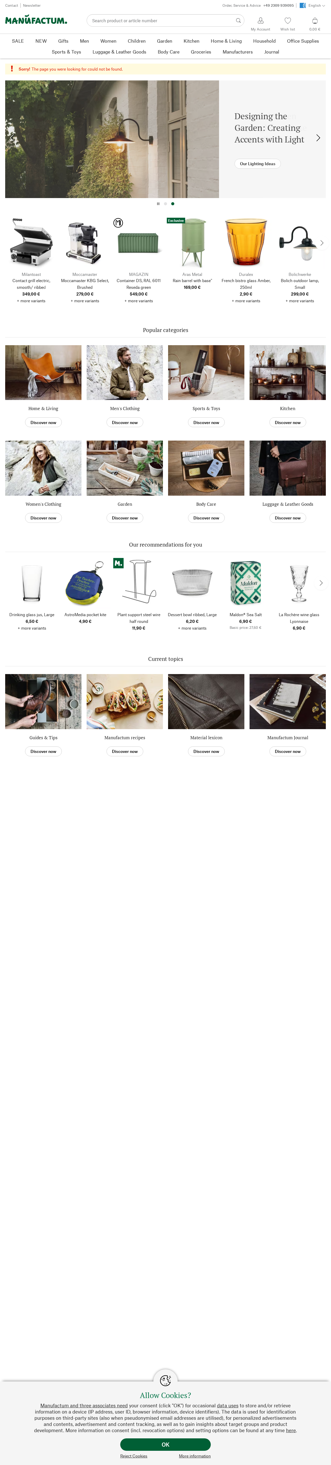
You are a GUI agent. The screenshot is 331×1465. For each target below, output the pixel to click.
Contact (11, 5)
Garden (125, 504)
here (291, 1430)
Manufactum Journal (287, 738)
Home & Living (43, 408)
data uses (227, 1405)
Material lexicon (206, 738)
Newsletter (32, 5)
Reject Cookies (133, 1455)
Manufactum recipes (124, 738)
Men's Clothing (125, 408)
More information (195, 1455)
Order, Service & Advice (258, 5)
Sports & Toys (206, 408)
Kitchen (287, 408)
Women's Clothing (43, 504)
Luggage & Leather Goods (287, 504)
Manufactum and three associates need (84, 1405)
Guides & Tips (43, 738)
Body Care (206, 504)
